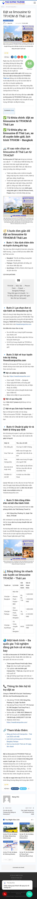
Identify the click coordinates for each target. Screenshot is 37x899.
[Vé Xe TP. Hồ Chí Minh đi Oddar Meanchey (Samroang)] (10, 827)
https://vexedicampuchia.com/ (20, 376)
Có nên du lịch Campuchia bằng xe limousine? (9, 812)
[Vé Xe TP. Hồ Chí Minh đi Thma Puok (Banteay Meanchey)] (27, 846)
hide (12, 110)
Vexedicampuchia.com (23, 324)
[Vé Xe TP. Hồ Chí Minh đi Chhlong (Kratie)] (10, 846)
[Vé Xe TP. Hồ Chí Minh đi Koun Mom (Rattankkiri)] (27, 827)
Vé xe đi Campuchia (8, 20)
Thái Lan (6, 78)
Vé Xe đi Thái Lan (16, 878)
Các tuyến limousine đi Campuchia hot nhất (27, 812)
